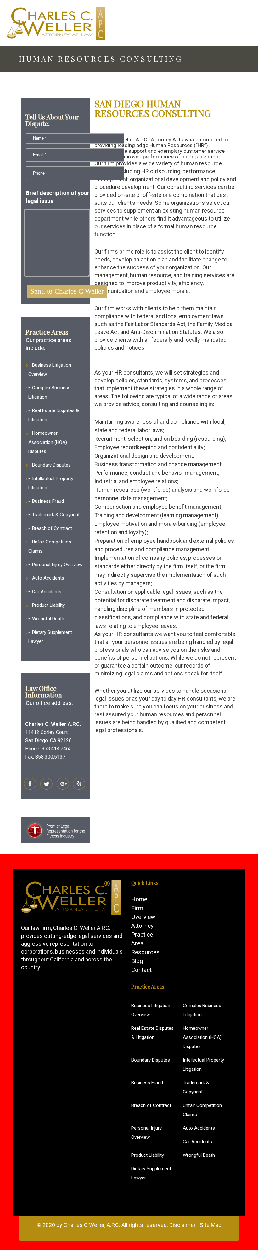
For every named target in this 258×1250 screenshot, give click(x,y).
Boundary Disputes (51, 465)
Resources (145, 952)
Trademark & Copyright (56, 515)
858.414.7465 (57, 749)
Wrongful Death (48, 619)
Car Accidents (46, 591)
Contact (141, 969)
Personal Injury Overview (57, 564)
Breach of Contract (52, 528)
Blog (137, 961)
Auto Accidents (48, 578)
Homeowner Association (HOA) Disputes (47, 442)
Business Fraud (48, 501)
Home (139, 899)
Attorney (142, 925)
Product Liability (48, 605)
